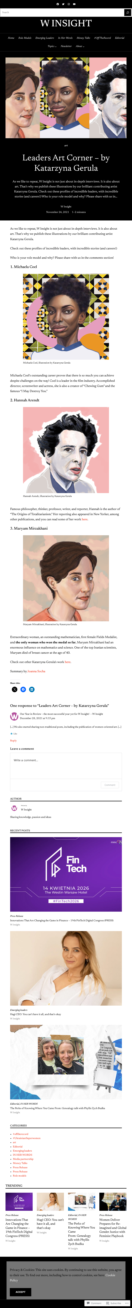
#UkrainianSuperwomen (27, 1138)
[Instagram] (68, 4)
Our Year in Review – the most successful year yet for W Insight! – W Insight (61, 714)
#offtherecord (20, 1134)
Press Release (16, 916)
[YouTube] (74, 4)
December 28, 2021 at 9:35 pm (37, 718)
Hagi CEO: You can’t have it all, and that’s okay (35, 1014)
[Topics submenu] (56, 46)
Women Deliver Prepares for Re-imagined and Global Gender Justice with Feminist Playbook (112, 1228)
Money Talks (20, 1163)
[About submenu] (83, 46)
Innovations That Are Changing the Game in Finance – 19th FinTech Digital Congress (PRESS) (61, 920)
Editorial (14, 1104)
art (66, 145)
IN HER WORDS (29, 1104)
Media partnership (23, 1159)
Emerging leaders (18, 1010)
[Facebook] (57, 4)
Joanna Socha (36, 671)
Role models (19, 1176)
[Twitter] (63, 4)
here (84, 519)
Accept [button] (21, 1292)
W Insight (66, 24)
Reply (13, 741)
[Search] (127, 12)
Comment (109, 784)
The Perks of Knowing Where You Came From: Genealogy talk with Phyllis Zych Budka (57, 1108)
